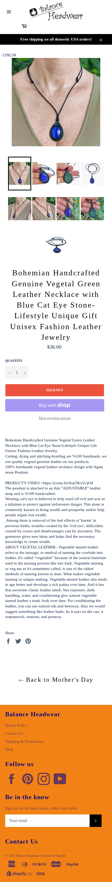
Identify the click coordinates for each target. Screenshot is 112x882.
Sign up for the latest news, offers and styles (41, 808)
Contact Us (14, 733)
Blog (9, 749)
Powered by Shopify (53, 856)
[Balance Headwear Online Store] (56, 12)
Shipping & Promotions (24, 741)
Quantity (13, 361)
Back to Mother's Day (58, 679)
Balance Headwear (27, 856)
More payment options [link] (55, 418)
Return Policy (16, 725)
